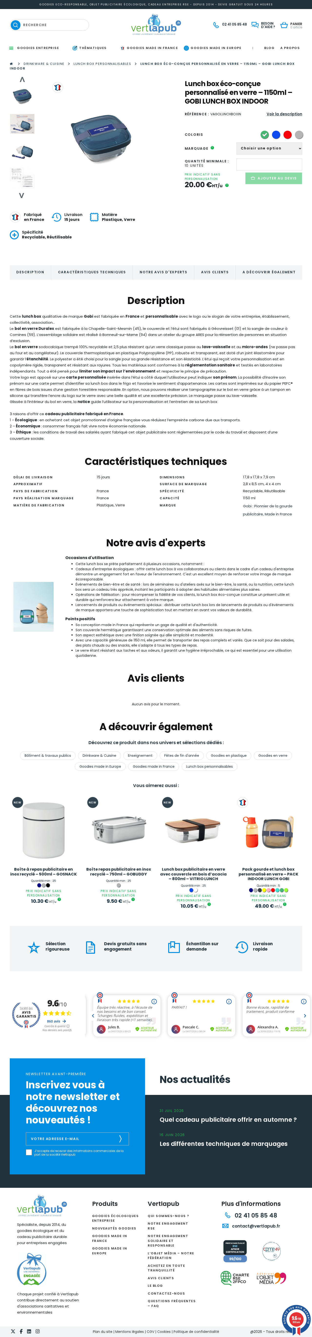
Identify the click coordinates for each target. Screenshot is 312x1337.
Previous (22, 79)
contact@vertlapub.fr (255, 1226)
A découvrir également (269, 272)
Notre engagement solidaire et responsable (168, 1241)
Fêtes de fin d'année (181, 755)
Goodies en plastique (229, 755)
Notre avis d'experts (163, 272)
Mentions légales (129, 1331)
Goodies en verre (272, 755)
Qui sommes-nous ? (168, 1216)
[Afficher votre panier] (285, 25)
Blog (269, 48)
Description (30, 272)
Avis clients (215, 272)
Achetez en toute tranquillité (166, 1268)
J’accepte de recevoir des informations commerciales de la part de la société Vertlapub (79, 1152)
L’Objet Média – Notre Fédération (171, 1255)
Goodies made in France (154, 766)
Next (22, 195)
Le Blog (155, 1285)
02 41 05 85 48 (255, 1215)
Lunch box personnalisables (102, 63)
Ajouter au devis (277, 178)
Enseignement (140, 755)
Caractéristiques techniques (92, 272)
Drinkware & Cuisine (44, 63)
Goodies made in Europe (100, 766)
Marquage (199, 148)
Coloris (194, 134)
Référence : (197, 114)
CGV (150, 1331)
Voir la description (284, 114)
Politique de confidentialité (196, 1331)
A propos (290, 48)
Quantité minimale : (207, 161)
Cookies (164, 1331)
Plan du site (102, 1331)
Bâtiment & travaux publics (48, 755)
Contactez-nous (166, 1293)
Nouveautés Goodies (114, 1228)
